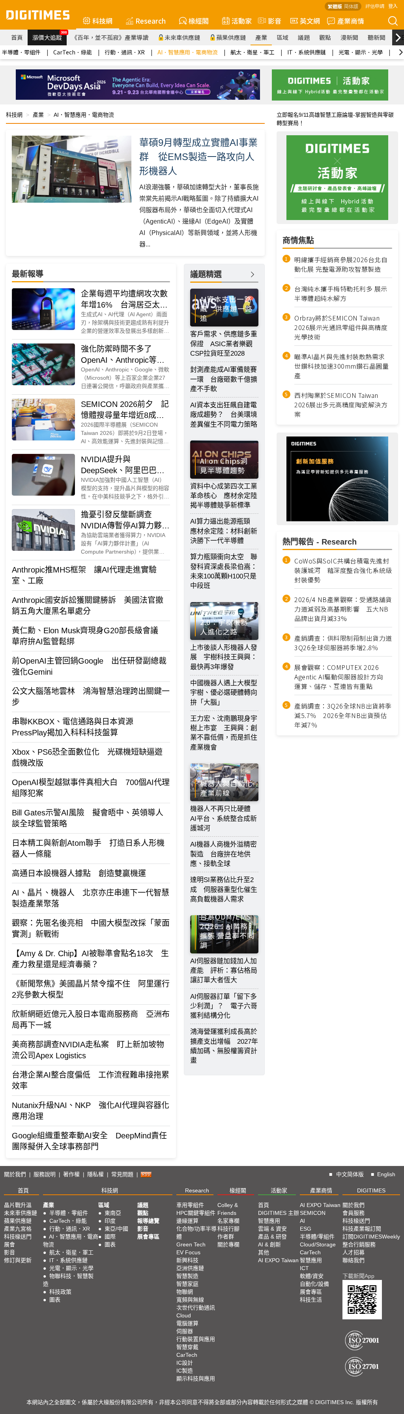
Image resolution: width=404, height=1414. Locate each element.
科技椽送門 (18, 1236)
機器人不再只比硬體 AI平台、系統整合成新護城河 (223, 818)
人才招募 (353, 1252)
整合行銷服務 (359, 1244)
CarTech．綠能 (72, 52)
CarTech (186, 1355)
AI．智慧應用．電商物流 (187, 52)
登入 (393, 5)
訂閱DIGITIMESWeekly (371, 1236)
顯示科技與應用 (195, 1378)
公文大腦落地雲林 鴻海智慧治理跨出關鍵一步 (91, 697)
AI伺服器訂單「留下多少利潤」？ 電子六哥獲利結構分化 (223, 1006)
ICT (304, 1268)
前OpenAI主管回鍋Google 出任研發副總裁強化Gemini (89, 666)
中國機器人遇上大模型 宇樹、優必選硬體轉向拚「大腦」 (224, 692)
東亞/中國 (116, 1229)
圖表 (54, 1299)
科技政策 (60, 1292)
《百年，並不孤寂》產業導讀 (109, 37)
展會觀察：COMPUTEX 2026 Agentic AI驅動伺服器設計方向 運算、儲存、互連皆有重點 (341, 676)
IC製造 (184, 1370)
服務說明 (45, 1174)
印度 (110, 1221)
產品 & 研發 (272, 1236)
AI (302, 1221)
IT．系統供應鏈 (306, 52)
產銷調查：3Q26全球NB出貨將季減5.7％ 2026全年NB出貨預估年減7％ (343, 715)
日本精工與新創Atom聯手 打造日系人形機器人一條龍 (88, 848)
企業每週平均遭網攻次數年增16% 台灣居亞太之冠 (124, 299)
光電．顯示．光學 (361, 52)
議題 (304, 37)
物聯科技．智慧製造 (68, 1280)
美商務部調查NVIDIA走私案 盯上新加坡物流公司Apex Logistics (88, 1050)
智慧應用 (269, 1221)
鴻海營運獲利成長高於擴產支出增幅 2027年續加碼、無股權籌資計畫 (224, 1046)
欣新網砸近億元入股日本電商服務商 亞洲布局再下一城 (91, 1020)
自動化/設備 (314, 1284)
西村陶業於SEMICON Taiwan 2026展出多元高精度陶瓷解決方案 (340, 404)
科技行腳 (228, 1229)
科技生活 (311, 1299)
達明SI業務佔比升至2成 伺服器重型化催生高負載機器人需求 (223, 889)
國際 (110, 1236)
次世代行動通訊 (195, 1307)
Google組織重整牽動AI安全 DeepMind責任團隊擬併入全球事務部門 (89, 1141)
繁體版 (335, 6)
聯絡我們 (353, 1260)
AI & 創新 (269, 1244)
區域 (282, 37)
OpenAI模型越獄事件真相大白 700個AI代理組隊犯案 (91, 788)
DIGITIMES (371, 1190)
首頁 (17, 37)
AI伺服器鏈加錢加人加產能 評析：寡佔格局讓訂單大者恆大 (223, 970)
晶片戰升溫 (18, 1205)
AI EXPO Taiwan (278, 1260)
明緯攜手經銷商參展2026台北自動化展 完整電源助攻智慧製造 (340, 264)
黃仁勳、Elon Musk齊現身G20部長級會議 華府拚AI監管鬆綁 (89, 636)
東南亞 (113, 1213)
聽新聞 (376, 37)
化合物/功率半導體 (196, 1233)
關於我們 (15, 1174)
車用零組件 (190, 1205)
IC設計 (184, 1363)
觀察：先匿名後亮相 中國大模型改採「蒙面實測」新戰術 (91, 928)
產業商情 (350, 21)
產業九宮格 (18, 1229)
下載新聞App (358, 1276)
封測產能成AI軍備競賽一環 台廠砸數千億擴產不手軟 (223, 379)
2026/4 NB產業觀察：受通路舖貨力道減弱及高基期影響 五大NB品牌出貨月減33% (343, 609)
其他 (263, 1252)
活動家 (242, 21)
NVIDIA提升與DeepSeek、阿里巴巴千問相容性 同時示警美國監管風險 (124, 465)
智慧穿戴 (187, 1347)
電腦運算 (187, 1323)
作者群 (225, 1236)
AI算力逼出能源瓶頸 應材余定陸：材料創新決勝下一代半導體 (223, 531)
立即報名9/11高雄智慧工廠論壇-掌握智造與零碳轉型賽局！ (335, 119)
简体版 (351, 6)
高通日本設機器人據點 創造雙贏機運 (79, 873)
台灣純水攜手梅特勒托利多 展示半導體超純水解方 (340, 293)
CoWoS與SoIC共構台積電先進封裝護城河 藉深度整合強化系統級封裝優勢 (343, 570)
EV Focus (188, 1252)
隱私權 (95, 1174)
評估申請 (374, 5)
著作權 (71, 1174)
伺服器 (184, 1331)
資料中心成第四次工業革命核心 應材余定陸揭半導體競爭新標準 (223, 496)
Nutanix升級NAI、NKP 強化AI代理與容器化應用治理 (90, 1111)
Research (150, 21)
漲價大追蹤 (49, 35)
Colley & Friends (227, 1209)
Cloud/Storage (318, 1244)
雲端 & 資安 (272, 1229)
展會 (9, 1244)
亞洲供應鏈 (190, 1268)
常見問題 (122, 1174)
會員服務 (353, 1213)
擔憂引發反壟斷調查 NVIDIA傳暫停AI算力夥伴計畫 (125, 520)
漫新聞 (349, 37)
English (386, 1174)
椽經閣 (199, 21)
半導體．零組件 (21, 52)
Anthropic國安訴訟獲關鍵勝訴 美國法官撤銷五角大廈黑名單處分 (87, 606)
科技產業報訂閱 (361, 1229)
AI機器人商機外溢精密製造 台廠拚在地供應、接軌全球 (223, 854)
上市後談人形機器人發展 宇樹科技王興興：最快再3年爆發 (223, 657)
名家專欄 (228, 1221)
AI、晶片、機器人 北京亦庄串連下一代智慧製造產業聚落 (90, 898)
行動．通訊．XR (125, 52)
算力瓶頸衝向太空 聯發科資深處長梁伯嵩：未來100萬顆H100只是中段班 (223, 571)
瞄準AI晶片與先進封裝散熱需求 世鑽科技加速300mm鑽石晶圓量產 (341, 366)
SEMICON (312, 1213)
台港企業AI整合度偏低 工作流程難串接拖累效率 (90, 1080)
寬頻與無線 (190, 1299)
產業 (261, 37)
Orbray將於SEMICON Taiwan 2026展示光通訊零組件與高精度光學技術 (340, 327)
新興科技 (187, 1260)
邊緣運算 (187, 1221)
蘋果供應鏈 (231, 37)
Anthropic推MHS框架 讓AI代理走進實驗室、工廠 (84, 575)
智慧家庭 (187, 1284)
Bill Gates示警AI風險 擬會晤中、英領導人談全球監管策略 (87, 818)
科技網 (102, 21)
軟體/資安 (312, 1276)
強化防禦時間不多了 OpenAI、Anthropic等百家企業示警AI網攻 (123, 355)
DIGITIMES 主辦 (278, 1213)
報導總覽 (148, 1221)
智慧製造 (187, 1276)
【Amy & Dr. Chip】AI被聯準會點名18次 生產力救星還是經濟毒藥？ (90, 959)
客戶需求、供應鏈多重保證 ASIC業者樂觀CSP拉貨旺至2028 (223, 343)
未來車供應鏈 (182, 37)
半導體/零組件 (317, 1236)
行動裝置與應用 (195, 1339)
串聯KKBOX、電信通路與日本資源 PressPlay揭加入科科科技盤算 (76, 727)
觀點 (325, 37)
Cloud (183, 1315)
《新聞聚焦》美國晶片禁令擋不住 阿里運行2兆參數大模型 (91, 989)
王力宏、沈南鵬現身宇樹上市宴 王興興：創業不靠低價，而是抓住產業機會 (223, 733)
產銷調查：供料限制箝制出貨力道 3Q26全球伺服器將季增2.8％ (343, 642)
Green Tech (191, 1244)
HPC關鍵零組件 (195, 1213)
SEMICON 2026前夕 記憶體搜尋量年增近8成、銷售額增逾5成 (125, 410)
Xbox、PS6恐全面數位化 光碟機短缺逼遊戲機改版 (87, 757)
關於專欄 (228, 1244)
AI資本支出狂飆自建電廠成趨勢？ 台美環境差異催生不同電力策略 (223, 414)
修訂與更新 (18, 1260)
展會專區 (148, 1236)
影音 (271, 21)
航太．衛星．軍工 (252, 52)
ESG (305, 1229)
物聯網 (184, 1292)
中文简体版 (350, 1174)
